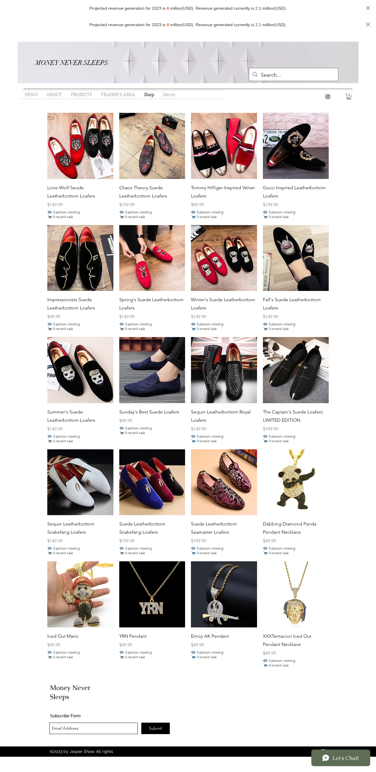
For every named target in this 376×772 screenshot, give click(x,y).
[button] (348, 97)
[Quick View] (80, 146)
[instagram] (328, 97)
